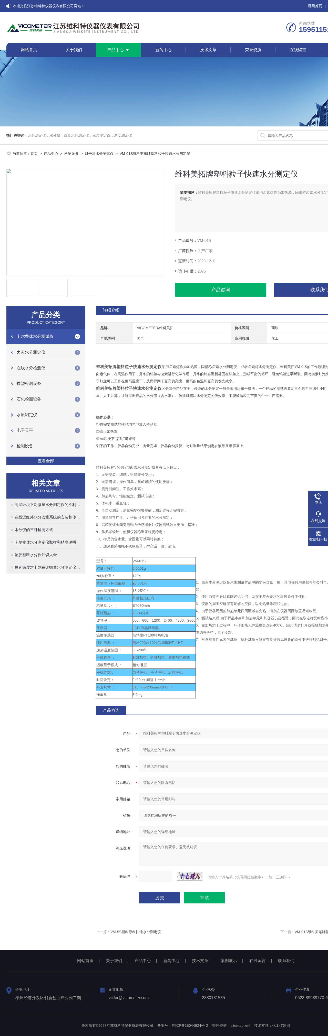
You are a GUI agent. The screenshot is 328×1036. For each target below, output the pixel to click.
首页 (34, 154)
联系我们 (286, 960)
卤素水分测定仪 (31, 352)
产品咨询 (220, 289)
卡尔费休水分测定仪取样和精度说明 (45, 542)
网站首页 (29, 50)
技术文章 (208, 50)
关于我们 (74, 50)
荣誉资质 (253, 50)
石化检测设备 (29, 399)
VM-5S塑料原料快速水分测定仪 (135, 932)
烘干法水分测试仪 (99, 154)
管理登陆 (219, 1025)
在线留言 (298, 50)
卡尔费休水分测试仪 (35, 336)
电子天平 (25, 430)
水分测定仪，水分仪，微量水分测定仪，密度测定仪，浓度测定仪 (80, 135)
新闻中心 (163, 50)
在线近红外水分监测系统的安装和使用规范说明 (48, 517)
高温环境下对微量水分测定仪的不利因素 (48, 504)
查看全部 (46, 461)
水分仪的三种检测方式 (34, 529)
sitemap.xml (240, 1025)
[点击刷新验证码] (189, 876)
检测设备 (71, 154)
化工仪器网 (281, 1025)
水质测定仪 (27, 415)
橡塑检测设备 (29, 383)
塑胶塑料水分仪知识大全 (36, 555)
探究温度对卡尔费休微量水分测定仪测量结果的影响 (48, 567)
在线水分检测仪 (31, 368)
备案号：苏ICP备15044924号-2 (182, 1025)
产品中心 (115, 50)
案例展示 (229, 960)
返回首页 (315, 6)
